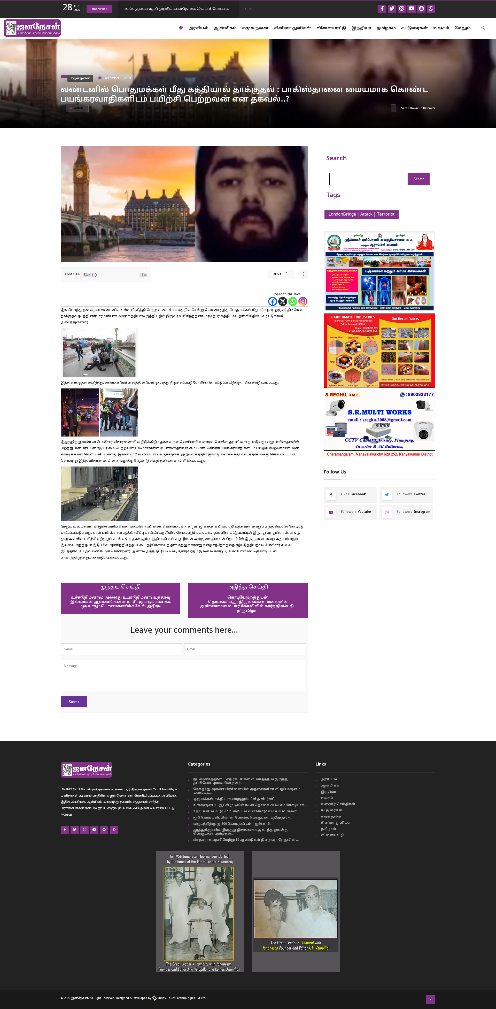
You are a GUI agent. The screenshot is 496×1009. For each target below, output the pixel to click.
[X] (282, 301)
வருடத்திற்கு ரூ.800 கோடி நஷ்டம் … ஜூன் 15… (232, 824)
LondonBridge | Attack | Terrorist (361, 214)
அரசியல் (198, 28)
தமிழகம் (386, 28)
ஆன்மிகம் (225, 28)
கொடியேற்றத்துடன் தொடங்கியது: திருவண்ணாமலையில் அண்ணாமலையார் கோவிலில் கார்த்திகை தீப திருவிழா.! (248, 604)
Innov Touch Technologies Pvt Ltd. (181, 998)
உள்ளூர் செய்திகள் (338, 804)
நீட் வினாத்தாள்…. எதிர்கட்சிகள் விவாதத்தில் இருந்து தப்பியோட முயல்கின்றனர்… (241, 781)
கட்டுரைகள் (414, 28)
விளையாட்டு (331, 28)
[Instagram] (302, 301)
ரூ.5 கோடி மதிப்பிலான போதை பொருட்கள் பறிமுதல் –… (242, 818)
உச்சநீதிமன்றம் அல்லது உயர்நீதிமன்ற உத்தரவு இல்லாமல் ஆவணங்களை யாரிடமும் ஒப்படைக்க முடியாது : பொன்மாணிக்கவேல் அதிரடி (120, 602)
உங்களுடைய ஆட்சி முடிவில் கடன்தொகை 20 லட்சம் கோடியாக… (250, 805)
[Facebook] (272, 301)
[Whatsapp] (292, 301)
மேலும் (462, 28)
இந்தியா (361, 28)
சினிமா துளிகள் (292, 28)
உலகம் (441, 28)
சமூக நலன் (255, 28)
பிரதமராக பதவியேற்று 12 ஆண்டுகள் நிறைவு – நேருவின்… (246, 840)
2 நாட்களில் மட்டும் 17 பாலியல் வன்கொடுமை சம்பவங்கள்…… (247, 811)
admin (78, 108)
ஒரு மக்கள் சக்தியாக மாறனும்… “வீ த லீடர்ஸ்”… (235, 799)
